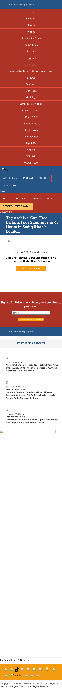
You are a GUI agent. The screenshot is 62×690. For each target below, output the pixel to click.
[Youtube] (22, 670)
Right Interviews (31, 123)
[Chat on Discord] (38, 676)
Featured (31, 18)
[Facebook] (5, 670)
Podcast (31, 51)
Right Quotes (31, 136)
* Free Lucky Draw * (31, 38)
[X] (11, 670)
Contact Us (31, 64)
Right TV (31, 143)
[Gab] (53, 670)
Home (31, 12)
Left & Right (31, 97)
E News (31, 77)
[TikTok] (17, 670)
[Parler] (28, 670)
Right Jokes (31, 130)
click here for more (31, 268)
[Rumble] (16, 676)
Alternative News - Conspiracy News (31, 71)
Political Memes (31, 110)
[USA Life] (5, 676)
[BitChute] (40, 670)
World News (31, 162)
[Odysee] (26, 676)
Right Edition (31, 116)
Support (31, 58)
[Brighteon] (32, 676)
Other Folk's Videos (31, 103)
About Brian (31, 44)
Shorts (31, 25)
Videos (31, 31)
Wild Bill (31, 156)
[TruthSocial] (34, 670)
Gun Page (31, 90)
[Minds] (47, 670)
